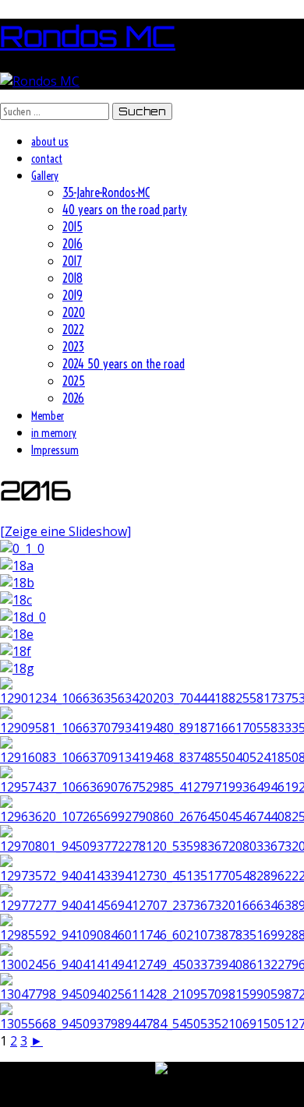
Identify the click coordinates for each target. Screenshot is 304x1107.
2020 (73, 312)
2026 (73, 398)
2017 (72, 261)
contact (46, 159)
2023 (73, 346)
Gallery (44, 176)
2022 (73, 329)
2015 (72, 226)
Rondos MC (87, 36)
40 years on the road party (124, 209)
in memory (53, 433)
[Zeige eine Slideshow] (65, 531)
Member (47, 416)
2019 (72, 295)
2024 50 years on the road (123, 364)
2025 (73, 381)
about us (50, 142)
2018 (72, 278)
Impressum (55, 450)
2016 (72, 244)
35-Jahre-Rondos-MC (106, 192)
